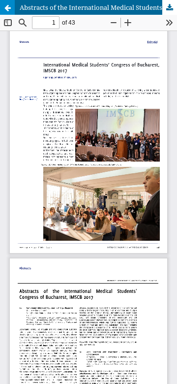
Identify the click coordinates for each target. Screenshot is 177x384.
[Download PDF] (169, 7)
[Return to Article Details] (7, 7)
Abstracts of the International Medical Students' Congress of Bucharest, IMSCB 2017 (98, 7)
